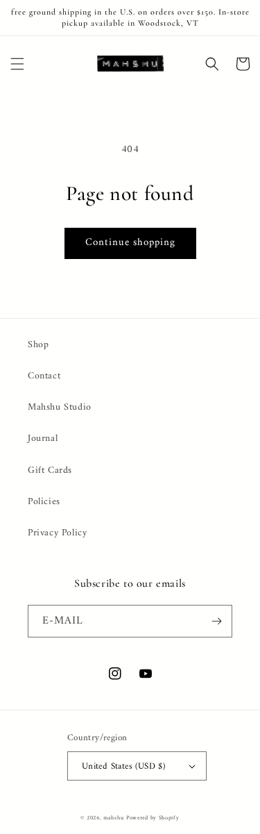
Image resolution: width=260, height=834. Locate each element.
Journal (43, 438)
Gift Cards (50, 470)
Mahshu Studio (60, 407)
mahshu (113, 818)
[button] (17, 64)
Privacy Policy (57, 533)
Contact (44, 376)
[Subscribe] (216, 621)
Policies (44, 501)
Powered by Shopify (153, 818)
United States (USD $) (123, 766)
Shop (38, 344)
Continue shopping (130, 242)
